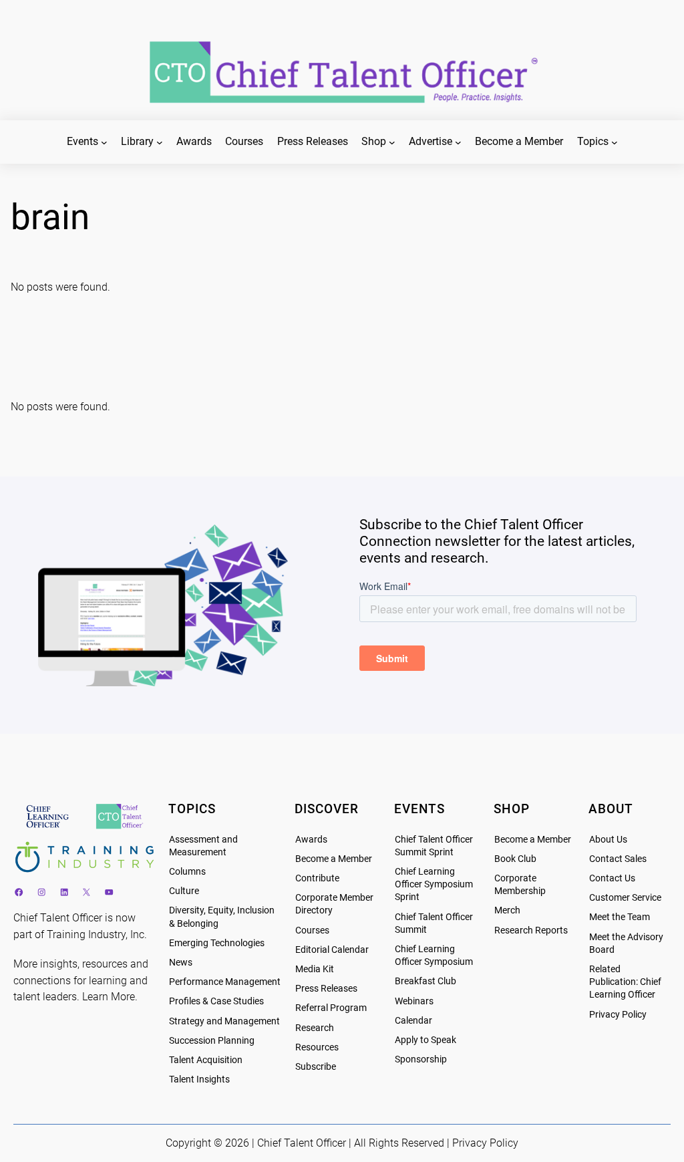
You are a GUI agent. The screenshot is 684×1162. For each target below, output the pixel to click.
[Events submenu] (104, 142)
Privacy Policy (618, 1014)
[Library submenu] (159, 142)
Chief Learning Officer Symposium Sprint (434, 884)
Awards (311, 839)
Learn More (108, 996)
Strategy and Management (224, 1021)
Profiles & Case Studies (216, 1001)
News (180, 962)
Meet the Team (619, 917)
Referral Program (331, 1008)
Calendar (413, 1020)
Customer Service (625, 897)
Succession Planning (211, 1040)
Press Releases (326, 988)
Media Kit (314, 969)
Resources (317, 1047)
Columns (187, 871)
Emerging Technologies (217, 943)
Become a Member (333, 859)
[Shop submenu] (392, 142)
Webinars (414, 1001)
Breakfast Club (425, 981)
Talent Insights (199, 1079)
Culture (184, 891)
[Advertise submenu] (458, 142)
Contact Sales (618, 859)
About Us (608, 839)
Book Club (515, 859)
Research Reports (531, 930)
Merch (507, 910)
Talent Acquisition (205, 1060)
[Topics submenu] (614, 142)
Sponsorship (421, 1059)
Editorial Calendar (332, 950)
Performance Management (225, 982)
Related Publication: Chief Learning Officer (625, 982)
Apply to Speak (425, 1040)
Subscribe (315, 1066)
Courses (312, 930)
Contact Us (612, 878)
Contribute (317, 878)
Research (314, 1028)
